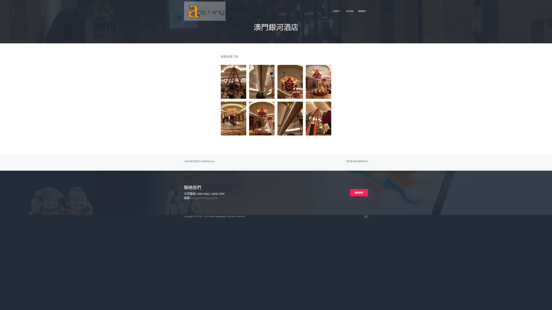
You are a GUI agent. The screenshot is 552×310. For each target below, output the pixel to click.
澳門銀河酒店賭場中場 (356, 161)
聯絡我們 (359, 192)
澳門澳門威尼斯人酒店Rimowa (200, 161)
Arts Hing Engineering (215, 216)
